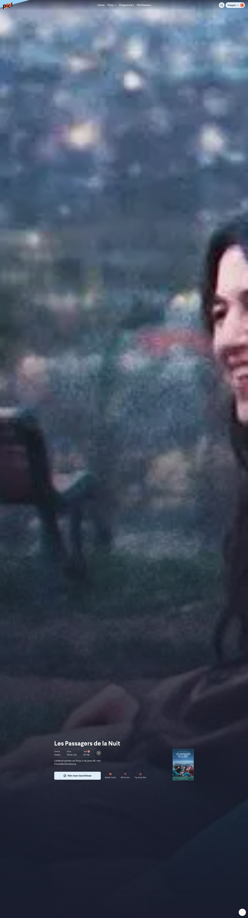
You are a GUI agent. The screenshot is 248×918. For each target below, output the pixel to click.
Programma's (126, 5)
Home (101, 5)
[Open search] (221, 5)
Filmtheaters (144, 5)
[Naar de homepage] (7, 6)
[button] (235, 5)
